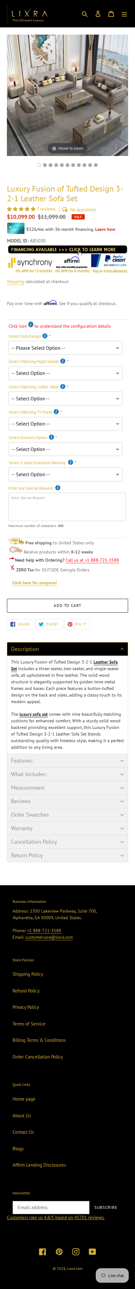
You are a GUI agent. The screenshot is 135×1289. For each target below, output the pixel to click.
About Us (22, 1116)
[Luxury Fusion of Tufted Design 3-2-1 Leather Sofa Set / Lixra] (39, 165)
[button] (22, 209)
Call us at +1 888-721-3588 (92, 560)
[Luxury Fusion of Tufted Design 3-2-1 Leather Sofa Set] (96, 165)
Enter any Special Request (31, 488)
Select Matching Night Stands (33, 361)
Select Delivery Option (27, 437)
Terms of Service (29, 1024)
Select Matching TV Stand (30, 412)
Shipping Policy (28, 974)
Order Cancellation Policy (38, 1057)
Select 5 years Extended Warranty (37, 462)
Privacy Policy (26, 1007)
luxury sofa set (33, 714)
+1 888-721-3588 (44, 930)
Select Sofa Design (24, 336)
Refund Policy (26, 991)
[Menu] (124, 13)
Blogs (18, 1149)
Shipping (15, 281)
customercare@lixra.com (49, 937)
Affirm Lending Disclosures (39, 1165)
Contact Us (23, 1132)
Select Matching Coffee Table (33, 387)
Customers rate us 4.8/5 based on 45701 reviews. (56, 1217)
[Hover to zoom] (67, 94)
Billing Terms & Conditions (39, 1040)
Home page (24, 1099)
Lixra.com (75, 1268)
